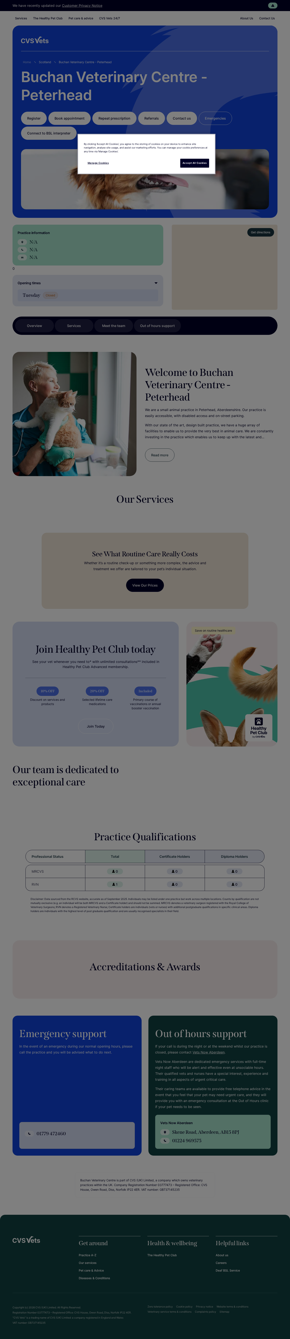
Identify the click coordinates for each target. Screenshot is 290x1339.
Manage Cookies (98, 162)
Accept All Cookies (195, 162)
